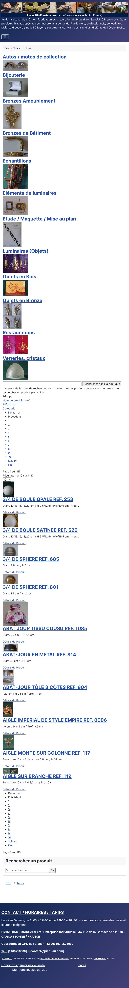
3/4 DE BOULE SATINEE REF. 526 (40, 530)
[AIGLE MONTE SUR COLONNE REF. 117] (8, 742)
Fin (10, 464)
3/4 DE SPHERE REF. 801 (30, 587)
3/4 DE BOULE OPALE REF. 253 (38, 499)
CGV (8, 883)
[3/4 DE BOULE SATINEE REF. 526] (10, 520)
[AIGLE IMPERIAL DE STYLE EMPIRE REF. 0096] (8, 709)
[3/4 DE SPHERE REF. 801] (10, 579)
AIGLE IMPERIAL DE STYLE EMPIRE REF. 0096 (55, 720)
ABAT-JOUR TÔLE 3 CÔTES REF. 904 (45, 687)
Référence (9, 404)
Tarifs (20, 883)
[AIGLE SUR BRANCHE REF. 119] (10, 770)
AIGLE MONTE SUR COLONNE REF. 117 (46, 753)
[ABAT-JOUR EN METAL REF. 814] (10, 647)
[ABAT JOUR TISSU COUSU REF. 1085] (15, 613)
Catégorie (9, 408)
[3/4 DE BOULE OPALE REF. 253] (8, 488)
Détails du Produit (14, 512)
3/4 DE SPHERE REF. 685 (31, 559)
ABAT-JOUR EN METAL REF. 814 (39, 654)
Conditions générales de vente (23, 965)
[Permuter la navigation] (5, 36)
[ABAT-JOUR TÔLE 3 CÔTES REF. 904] (8, 677)
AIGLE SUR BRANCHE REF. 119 (37, 776)
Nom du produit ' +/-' (16, 400)
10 (9, 456)
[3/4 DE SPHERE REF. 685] (10, 550)
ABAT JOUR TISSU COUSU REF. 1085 (45, 628)
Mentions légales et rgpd (29, 969)
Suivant (12, 460)
